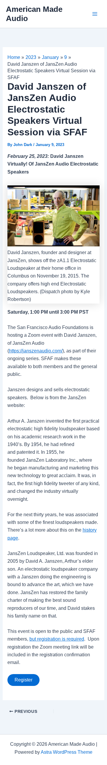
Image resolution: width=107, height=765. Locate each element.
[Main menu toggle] (95, 14)
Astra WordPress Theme (66, 752)
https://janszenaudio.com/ (35, 350)
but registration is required (56, 638)
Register (23, 679)
